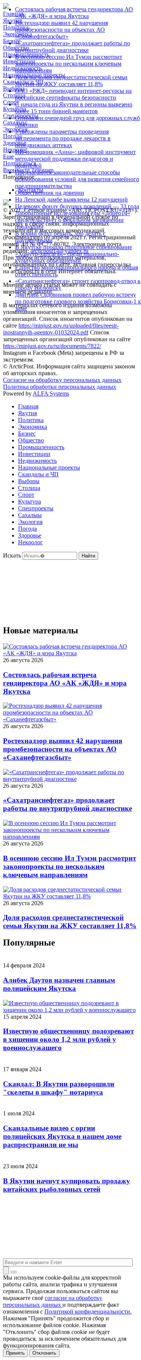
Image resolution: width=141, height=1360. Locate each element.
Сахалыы (30, 515)
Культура (29, 501)
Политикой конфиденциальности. (88, 1311)
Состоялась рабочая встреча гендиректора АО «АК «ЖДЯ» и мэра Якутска (74, 12)
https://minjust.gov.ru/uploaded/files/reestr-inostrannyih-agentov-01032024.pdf (61, 329)
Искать (12, 555)
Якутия (27, 413)
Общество (31, 440)
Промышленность (41, 447)
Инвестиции (34, 454)
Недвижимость (37, 460)
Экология (30, 522)
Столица (29, 488)
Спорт (26, 494)
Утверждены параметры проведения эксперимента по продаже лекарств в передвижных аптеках (63, 138)
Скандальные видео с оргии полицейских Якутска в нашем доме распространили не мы (62, 1136)
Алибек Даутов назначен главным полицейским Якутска (59, 984)
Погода (27, 528)
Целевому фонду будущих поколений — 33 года (77, 206)
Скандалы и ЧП (38, 474)
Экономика (32, 427)
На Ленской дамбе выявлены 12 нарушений (71, 199)
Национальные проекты (49, 467)
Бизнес (27, 433)
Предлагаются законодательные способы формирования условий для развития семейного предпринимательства (77, 179)
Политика (31, 420)
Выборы (28, 481)
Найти (88, 556)
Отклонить (44, 1353)
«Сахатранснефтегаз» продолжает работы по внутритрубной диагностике (72, 46)
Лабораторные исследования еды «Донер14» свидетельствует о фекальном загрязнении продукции (72, 220)
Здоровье (29, 535)
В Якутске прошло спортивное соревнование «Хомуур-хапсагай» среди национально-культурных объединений (73, 254)
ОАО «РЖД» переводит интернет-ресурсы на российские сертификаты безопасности (73, 94)
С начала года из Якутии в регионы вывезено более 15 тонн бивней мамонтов (73, 107)
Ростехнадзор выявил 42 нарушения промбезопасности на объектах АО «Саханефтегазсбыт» (61, 30)
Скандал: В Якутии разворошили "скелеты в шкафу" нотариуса (58, 1088)
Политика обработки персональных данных (59, 387)
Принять (15, 1353)
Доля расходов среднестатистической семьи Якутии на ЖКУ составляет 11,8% (71, 80)
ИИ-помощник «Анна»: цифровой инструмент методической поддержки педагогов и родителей (75, 159)
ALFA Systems (51, 393)
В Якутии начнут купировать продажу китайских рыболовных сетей (66, 1185)
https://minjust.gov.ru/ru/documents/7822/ (52, 346)
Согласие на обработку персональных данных (62, 380)
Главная (28, 406)
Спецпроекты (35, 508)
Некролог (30, 542)
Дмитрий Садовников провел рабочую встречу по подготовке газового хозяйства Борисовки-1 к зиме (78, 301)
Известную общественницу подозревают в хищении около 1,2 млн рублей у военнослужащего (68, 1039)
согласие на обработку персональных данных (52, 1301)
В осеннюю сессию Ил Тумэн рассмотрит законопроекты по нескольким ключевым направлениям (68, 64)
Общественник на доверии (49, 192)
